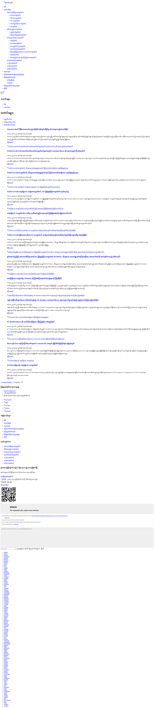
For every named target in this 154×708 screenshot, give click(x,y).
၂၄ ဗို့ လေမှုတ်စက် (12, 66)
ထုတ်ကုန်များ (7, 9)
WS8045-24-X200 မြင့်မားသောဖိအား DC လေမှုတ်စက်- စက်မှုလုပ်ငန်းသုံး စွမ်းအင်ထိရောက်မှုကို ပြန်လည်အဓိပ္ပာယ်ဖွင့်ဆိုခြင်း (47, 235)
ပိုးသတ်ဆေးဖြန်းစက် (16, 43)
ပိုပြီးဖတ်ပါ (10, 142)
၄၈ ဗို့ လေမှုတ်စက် (12, 68)
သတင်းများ (7, 71)
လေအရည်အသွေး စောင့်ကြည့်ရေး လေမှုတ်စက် (23, 57)
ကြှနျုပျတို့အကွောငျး (9, 77)
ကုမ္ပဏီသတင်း (8, 119)
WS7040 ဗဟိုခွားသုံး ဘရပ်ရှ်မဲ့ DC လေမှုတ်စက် (22, 365)
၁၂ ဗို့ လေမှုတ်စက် (12, 63)
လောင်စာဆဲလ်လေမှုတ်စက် (17, 49)
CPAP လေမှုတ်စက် (15, 15)
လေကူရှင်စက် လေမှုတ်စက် (17, 46)
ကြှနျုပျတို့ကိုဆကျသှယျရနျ (12, 85)
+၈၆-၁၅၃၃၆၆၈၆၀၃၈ (10, 392)
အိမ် (5, 6)
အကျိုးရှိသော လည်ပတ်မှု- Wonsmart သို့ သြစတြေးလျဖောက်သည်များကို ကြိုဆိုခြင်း (34, 278)
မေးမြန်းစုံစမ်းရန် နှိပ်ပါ (7, 476)
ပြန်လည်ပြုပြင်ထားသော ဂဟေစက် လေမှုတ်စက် (23, 51)
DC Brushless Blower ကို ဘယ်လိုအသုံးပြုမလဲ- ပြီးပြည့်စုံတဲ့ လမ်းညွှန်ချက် (31, 322)
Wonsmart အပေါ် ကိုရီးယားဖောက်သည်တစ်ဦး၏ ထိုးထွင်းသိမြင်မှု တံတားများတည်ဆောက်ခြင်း (37, 129)
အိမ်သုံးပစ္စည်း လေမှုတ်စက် (14, 29)
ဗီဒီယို (5, 88)
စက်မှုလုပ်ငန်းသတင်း (10, 122)
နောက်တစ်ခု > (8, 382)
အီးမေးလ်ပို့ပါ (4, 485)
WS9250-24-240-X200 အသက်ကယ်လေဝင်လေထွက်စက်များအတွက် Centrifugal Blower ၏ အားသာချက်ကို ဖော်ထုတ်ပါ (46, 151)
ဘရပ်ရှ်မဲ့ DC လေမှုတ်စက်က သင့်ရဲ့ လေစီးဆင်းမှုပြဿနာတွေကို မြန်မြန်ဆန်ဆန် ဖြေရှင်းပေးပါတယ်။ (39, 213)
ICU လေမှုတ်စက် (15, 20)
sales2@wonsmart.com (10, 390)
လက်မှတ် (9, 82)
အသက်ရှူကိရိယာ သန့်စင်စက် (18, 23)
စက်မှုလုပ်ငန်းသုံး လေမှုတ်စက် (15, 37)
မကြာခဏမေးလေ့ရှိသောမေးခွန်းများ (14, 74)
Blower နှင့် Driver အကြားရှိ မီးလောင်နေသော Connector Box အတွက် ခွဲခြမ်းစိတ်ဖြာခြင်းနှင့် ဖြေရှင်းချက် (40, 343)
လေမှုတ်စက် (13, 26)
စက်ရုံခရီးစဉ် (10, 80)
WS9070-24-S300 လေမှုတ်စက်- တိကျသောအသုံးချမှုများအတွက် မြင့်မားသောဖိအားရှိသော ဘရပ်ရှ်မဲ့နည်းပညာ (42, 172)
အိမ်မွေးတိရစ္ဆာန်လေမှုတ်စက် (18, 35)
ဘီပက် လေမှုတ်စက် (15, 18)
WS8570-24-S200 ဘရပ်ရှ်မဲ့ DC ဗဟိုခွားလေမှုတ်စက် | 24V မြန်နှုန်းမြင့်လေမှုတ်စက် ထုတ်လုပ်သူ (38, 191)
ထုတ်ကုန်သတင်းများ (9, 124)
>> (13, 382)
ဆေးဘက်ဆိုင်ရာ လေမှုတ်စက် (15, 12)
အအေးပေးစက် (14, 54)
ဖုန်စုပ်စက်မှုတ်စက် (15, 32)
